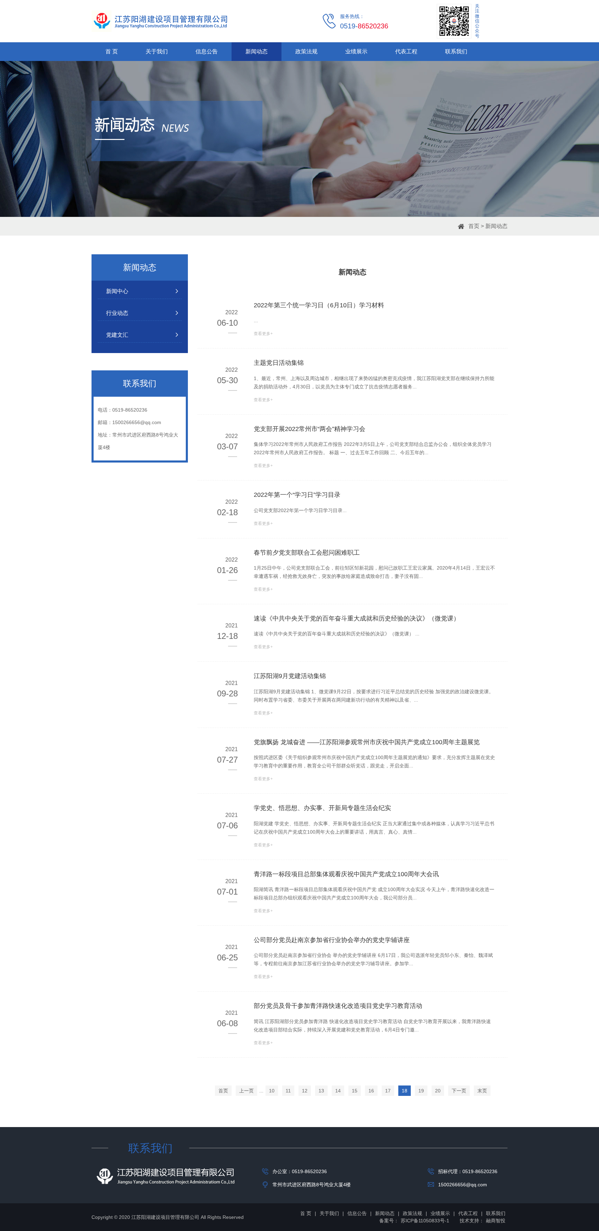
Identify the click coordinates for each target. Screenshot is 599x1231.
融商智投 (495, 1220)
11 (288, 1090)
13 (321, 1090)
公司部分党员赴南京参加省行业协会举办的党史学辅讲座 (332, 940)
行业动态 (117, 313)
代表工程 (406, 51)
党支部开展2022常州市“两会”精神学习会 (309, 428)
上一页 (246, 1090)
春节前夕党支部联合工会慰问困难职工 (307, 552)
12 (304, 1090)
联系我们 (456, 51)
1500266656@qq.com (136, 422)
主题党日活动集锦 (279, 362)
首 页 (111, 51)
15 (354, 1090)
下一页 (459, 1090)
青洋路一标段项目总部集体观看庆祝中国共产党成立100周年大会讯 (346, 874)
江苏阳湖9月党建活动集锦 (290, 675)
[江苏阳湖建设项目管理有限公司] (159, 21)
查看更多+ (263, 334)
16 (371, 1090)
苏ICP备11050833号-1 (425, 1220)
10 (272, 1090)
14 (338, 1090)
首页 (473, 226)
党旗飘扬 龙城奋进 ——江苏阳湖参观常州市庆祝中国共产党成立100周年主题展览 (367, 742)
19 (421, 1090)
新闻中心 (117, 291)
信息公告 (207, 51)
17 (388, 1090)
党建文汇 (117, 335)
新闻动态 (256, 51)
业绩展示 (356, 51)
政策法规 (306, 51)
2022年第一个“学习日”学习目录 (297, 494)
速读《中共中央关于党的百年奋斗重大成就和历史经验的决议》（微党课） (357, 618)
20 (438, 1090)
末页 (482, 1090)
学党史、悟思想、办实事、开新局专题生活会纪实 (322, 807)
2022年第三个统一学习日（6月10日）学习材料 (319, 305)
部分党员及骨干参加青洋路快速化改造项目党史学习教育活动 (338, 1005)
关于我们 (157, 51)
